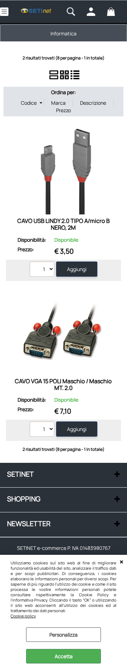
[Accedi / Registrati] (95, 11)
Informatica (63, 33)
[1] (43, 269)
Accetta (64, 656)
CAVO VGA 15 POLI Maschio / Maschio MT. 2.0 (63, 384)
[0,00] (115, 11)
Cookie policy (23, 616)
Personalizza (63, 634)
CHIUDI (121, 561)
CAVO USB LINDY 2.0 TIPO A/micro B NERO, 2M (63, 224)
